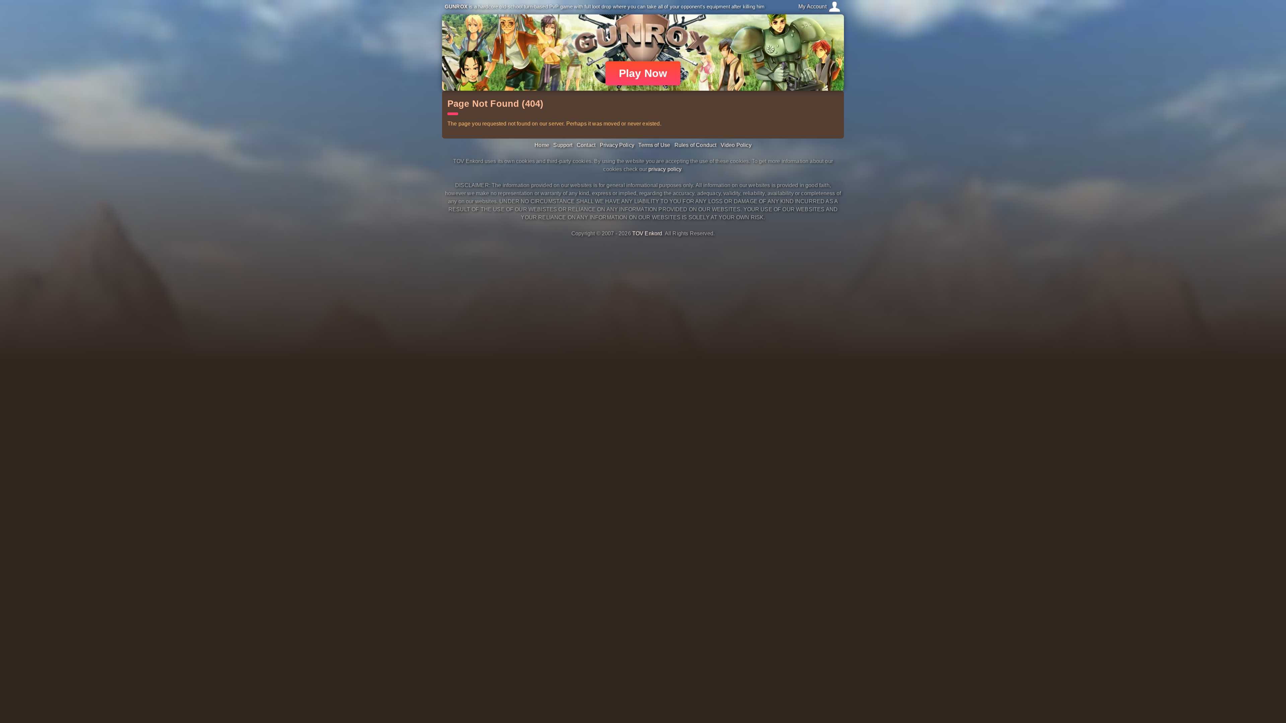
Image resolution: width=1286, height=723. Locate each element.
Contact (586, 145)
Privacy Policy (617, 145)
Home (541, 145)
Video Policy (736, 145)
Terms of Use (654, 145)
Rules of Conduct (695, 145)
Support (562, 145)
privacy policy (664, 169)
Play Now (643, 73)
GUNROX (456, 6)
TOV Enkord (647, 233)
